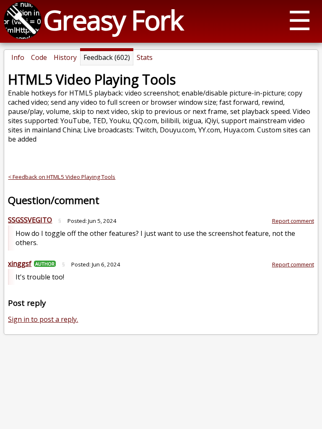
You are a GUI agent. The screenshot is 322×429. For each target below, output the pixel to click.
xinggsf (19, 263)
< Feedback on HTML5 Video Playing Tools (61, 177)
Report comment (293, 221)
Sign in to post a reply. (43, 319)
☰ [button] (300, 20)
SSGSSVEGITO (30, 220)
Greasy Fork (113, 20)
